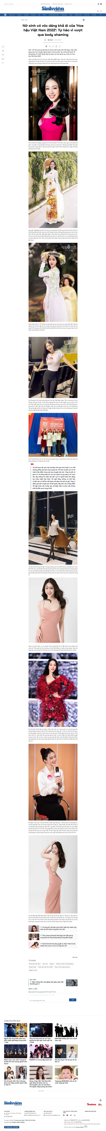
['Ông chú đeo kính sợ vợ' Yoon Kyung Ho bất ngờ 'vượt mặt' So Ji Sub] (41, 1030)
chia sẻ (46, 46)
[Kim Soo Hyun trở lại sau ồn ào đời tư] (66, 1051)
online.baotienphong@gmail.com (52, 1115)
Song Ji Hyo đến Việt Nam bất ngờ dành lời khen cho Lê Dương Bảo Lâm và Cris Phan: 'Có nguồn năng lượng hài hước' (40, 1084)
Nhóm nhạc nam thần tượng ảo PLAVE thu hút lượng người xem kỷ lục (15, 1061)
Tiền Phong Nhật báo (57, 4)
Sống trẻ (19, 14)
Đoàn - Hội (12, 14)
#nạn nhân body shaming (62, 967)
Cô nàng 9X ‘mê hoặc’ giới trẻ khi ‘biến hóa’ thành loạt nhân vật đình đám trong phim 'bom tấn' (58, 928)
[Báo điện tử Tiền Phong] (91, 1104)
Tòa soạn (7, 1111)
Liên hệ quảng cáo (30, 1111)
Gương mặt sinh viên (54, 14)
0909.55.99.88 (29, 1113)
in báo (56, 46)
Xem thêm (101, 15)
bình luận (59, 46)
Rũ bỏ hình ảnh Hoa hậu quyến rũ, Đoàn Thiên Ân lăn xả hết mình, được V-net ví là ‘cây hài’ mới (57, 945)
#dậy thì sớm (33, 970)
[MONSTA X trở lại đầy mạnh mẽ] (41, 1051)
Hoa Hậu (31, 230)
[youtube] (101, 4)
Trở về (3, 62)
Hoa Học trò (68, 4)
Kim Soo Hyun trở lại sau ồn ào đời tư (66, 1061)
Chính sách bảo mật (90, 1111)
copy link (53, 46)
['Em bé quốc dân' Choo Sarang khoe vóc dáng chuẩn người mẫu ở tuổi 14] (15, 1072)
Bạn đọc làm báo (12, 1127)
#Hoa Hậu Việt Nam (34, 964)
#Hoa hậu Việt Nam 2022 (45, 967)
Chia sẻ (3, 50)
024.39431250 (9, 1116)
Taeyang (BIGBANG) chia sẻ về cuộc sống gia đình (65, 1082)
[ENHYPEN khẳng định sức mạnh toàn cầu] (66, 1030)
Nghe (3, 46)
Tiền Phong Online (45, 4)
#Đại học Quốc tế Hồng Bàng (64, 964)
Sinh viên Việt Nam (13, 1103)
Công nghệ (64, 14)
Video (71, 14)
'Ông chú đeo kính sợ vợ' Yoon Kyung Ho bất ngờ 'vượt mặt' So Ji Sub (40, 1040)
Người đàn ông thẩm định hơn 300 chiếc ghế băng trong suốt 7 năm (15, 1040)
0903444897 (48, 1113)
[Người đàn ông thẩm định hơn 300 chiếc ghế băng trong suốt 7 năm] (15, 1030)
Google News (83, 20)
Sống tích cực (78, 14)
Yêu (39, 14)
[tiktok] (71, 1115)
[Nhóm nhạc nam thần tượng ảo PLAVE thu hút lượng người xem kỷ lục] (15, 1051)
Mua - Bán (86, 14)
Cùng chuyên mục (12, 1021)
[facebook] (98, 4)
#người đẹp (32, 967)
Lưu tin (3, 54)
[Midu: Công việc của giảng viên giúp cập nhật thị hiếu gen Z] (72, 982)
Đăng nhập (31, 992)
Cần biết (94, 14)
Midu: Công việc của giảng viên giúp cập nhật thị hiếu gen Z (47, 983)
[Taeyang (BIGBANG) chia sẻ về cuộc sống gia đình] (66, 1072)
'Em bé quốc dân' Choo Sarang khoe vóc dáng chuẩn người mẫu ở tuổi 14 (15, 1083)
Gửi (73, 1000)
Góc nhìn (33, 14)
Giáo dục (26, 14)
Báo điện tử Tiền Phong (53, 9)
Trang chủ (5, 15)
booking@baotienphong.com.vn (33, 1115)
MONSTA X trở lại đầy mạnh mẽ (40, 1060)
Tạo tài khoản (40, 992)
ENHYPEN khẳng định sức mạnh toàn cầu (66, 1039)
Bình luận (3, 58)
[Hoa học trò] (100, 1104)
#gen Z (52, 964)
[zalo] (75, 1115)
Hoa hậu (45, 59)
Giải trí (44, 14)
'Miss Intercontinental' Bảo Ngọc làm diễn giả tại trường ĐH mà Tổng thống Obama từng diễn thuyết (56, 936)
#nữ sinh (45, 964)
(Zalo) (35, 1113)
